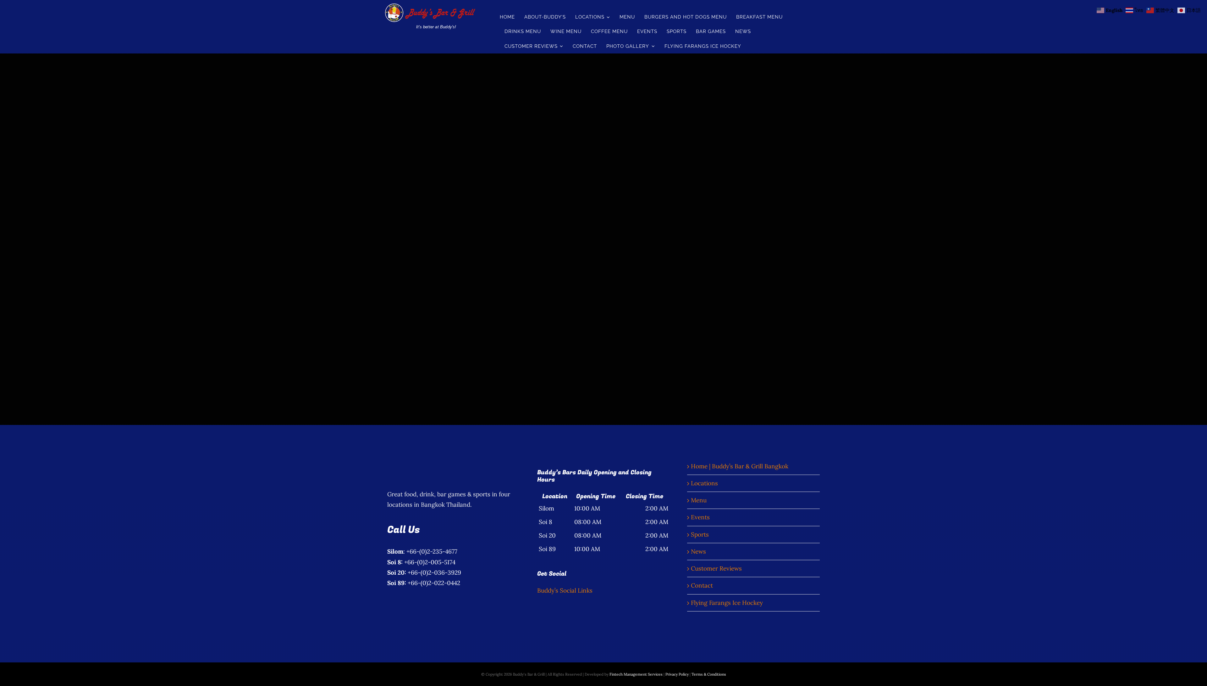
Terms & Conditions (709, 674)
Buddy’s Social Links (564, 590)
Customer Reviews (716, 568)
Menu (699, 500)
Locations (704, 483)
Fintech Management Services (636, 674)
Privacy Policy (677, 674)
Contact (702, 585)
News (698, 551)
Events (700, 517)
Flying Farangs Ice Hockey (727, 602)
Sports (700, 534)
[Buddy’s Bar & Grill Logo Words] (429, 6)
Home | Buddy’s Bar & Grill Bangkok (739, 466)
